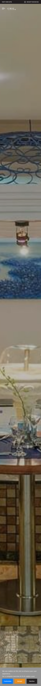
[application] (20, 677)
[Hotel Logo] (11, 11)
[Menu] (3, 9)
